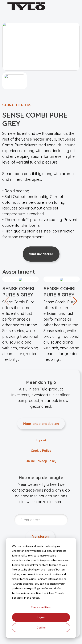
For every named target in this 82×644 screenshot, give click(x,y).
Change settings (41, 607)
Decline (41, 627)
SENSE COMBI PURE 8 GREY (59, 291)
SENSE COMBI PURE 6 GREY (18, 291)
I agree (41, 617)
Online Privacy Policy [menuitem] (41, 461)
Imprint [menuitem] (41, 440)
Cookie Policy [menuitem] (41, 451)
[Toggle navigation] (71, 6)
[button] (75, 301)
